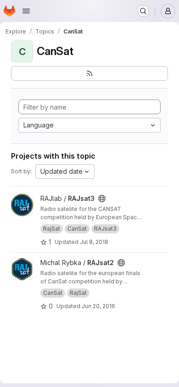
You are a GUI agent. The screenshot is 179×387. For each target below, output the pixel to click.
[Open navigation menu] (26, 11)
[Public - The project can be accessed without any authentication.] (102, 198)
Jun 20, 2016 (98, 306)
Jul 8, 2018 (94, 241)
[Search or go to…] (143, 11)
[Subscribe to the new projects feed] (89, 73)
